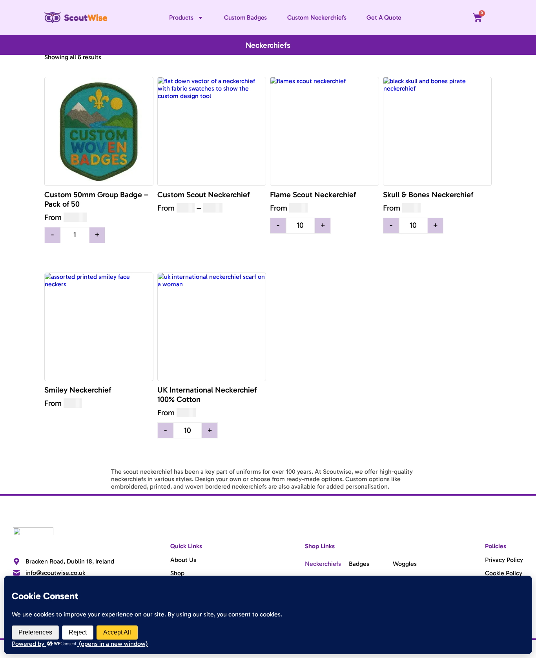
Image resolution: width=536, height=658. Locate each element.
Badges (359, 563)
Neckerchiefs (323, 563)
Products (181, 17)
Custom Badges (245, 17)
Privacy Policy (504, 559)
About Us (183, 559)
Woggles (405, 563)
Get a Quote (383, 17)
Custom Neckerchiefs (316, 17)
